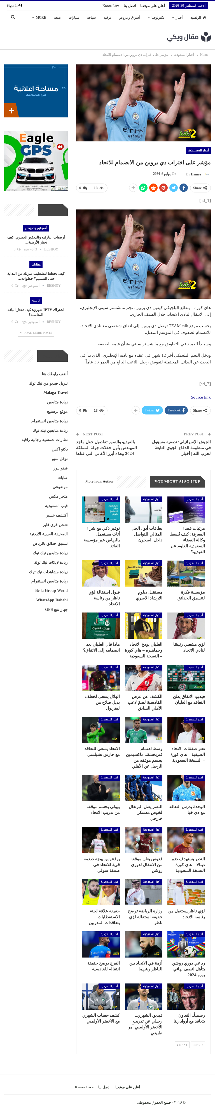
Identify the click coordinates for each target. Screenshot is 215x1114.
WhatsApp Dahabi (52, 600)
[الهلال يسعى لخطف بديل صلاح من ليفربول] (101, 678)
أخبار (179, 18)
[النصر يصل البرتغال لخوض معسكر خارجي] (143, 788)
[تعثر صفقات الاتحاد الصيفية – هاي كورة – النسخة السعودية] (186, 730)
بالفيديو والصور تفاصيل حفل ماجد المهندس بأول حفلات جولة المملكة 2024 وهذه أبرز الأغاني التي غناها (106, 448)
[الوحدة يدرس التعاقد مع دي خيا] (186, 788)
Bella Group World (51, 591)
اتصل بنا (130, 6)
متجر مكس (58, 496)
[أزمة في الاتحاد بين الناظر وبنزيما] (143, 944)
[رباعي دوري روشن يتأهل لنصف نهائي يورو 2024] (186, 944)
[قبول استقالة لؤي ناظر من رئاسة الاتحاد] (101, 573)
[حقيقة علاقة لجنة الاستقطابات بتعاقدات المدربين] (101, 892)
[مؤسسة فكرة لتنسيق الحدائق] (186, 573)
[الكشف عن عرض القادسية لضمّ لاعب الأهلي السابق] (143, 678)
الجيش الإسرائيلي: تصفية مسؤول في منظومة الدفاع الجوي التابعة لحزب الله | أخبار (181, 448)
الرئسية (195, 18)
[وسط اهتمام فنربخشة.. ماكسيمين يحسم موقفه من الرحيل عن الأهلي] (143, 730)
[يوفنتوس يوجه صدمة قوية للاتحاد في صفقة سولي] (101, 840)
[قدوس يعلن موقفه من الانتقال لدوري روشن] (143, 840)
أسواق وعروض (129, 18)
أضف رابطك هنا (55, 374)
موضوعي (60, 487)
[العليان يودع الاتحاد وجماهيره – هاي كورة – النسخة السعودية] (143, 626)
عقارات (36, 264)
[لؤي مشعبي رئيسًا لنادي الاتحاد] (186, 626)
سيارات (74, 18)
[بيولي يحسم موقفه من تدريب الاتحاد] (101, 788)
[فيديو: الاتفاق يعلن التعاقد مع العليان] (186, 678)
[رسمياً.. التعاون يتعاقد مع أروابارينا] (186, 996)
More (41, 18)
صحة (57, 18)
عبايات (62, 478)
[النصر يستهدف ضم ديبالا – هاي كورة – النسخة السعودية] (186, 840)
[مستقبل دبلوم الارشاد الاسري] (143, 573)
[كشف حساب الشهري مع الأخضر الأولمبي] (101, 996)
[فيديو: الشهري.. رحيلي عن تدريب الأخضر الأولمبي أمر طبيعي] (143, 996)
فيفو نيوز (60, 468)
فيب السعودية (56, 506)
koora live (111, 6)
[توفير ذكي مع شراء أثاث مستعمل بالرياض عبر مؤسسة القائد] (101, 509)
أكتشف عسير (57, 515)
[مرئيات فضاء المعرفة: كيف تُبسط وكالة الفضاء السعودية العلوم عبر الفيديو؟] (186, 509)
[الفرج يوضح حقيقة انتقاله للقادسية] (101, 944)
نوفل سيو (60, 459)
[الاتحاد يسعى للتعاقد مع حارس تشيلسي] (101, 730)
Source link (201, 397)
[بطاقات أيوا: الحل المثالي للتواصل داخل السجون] (143, 509)
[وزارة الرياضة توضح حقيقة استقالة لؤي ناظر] (143, 892)
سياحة (91, 18)
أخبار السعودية (198, 150)
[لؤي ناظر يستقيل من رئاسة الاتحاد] (186, 892)
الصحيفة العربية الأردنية (49, 534)
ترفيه (107, 18)
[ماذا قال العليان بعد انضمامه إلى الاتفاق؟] (101, 626)
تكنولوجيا (157, 18)
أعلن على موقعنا (152, 6)
